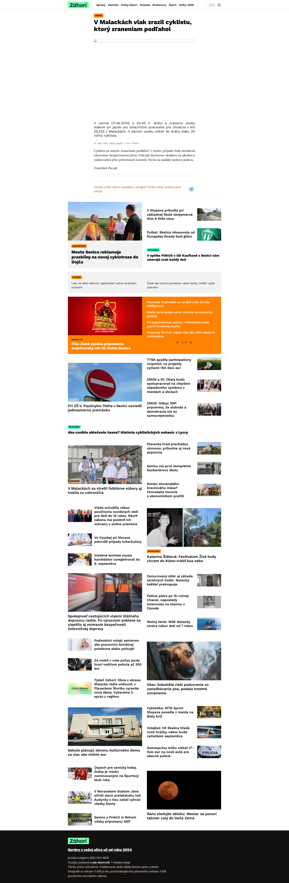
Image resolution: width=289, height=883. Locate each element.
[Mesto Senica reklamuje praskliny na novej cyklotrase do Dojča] (105, 221)
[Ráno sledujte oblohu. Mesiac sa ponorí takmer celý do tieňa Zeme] (184, 790)
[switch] (211, 5)
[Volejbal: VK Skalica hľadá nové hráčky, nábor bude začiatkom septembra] (209, 732)
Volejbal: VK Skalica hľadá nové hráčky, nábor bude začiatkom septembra (168, 732)
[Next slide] (191, 342)
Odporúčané (79, 246)
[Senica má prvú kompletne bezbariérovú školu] (209, 468)
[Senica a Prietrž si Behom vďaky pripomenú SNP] (80, 819)
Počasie (145, 4)
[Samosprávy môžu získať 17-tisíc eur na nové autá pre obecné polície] (209, 752)
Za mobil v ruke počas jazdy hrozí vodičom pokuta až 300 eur (117, 664)
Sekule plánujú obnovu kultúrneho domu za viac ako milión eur (104, 752)
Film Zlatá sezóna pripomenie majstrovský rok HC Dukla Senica (101, 346)
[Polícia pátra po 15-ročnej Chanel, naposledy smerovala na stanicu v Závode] (209, 602)
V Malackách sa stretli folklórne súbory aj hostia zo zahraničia (105, 490)
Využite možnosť (89, 862)
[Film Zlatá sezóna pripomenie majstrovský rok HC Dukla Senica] (105, 316)
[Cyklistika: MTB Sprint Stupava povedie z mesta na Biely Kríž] (209, 712)
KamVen (113, 4)
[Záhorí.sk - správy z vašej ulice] (78, 5)
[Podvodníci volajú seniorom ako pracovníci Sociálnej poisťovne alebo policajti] (80, 644)
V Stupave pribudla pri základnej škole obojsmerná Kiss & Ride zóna (170, 214)
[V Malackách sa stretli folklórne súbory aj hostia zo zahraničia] (105, 464)
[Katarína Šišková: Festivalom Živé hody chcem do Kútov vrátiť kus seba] (184, 527)
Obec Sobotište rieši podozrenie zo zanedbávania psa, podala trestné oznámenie (178, 689)
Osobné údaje (121, 862)
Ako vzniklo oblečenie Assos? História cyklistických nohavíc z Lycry (128, 432)
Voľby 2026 (186, 4)
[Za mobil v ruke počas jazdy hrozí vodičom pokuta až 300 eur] (80, 664)
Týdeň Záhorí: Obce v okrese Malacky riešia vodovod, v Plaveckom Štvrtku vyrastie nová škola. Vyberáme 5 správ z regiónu (117, 688)
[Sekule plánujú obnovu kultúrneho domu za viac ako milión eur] (105, 726)
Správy (101, 4)
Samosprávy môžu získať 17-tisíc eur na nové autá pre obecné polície (170, 752)
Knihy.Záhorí (129, 4)
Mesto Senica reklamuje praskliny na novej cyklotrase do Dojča (104, 257)
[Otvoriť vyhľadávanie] (219, 5)
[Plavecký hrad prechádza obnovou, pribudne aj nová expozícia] (209, 448)
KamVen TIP (77, 340)
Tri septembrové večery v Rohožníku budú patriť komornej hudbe (178, 324)
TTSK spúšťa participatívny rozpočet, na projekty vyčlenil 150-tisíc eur (169, 364)
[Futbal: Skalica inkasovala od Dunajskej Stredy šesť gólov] (209, 234)
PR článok (153, 250)
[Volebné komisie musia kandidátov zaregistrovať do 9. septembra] (80, 559)
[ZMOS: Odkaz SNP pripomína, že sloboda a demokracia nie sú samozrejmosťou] (209, 409)
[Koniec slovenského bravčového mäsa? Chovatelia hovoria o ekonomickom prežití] (209, 490)
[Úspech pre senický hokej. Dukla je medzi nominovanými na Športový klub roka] (80, 773)
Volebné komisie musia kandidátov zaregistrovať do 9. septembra (117, 559)
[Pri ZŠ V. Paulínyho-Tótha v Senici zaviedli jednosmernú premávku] (105, 382)
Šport (172, 4)
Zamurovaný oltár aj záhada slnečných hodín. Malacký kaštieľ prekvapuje (170, 580)
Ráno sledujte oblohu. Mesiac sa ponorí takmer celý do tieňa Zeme (182, 816)
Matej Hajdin (116, 143)
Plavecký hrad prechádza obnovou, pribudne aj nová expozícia (168, 448)
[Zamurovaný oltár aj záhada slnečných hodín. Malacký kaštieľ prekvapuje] (209, 580)
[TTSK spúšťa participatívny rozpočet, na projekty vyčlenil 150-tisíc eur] (209, 364)
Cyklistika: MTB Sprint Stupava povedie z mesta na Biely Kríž (170, 712)
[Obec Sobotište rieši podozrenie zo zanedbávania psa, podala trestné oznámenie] (184, 661)
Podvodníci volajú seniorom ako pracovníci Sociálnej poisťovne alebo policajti (116, 645)
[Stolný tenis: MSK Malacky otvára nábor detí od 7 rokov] (209, 624)
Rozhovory (159, 4)
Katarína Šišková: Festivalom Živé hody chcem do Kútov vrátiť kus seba (181, 559)
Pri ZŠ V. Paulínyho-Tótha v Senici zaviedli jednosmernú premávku (105, 408)
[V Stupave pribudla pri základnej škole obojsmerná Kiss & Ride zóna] (209, 214)
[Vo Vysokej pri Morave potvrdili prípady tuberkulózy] (80, 539)
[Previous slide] (177, 342)
